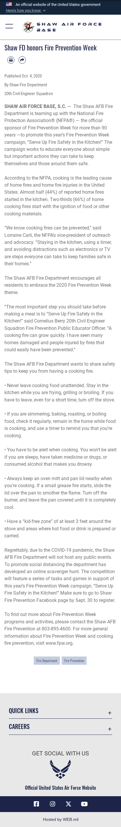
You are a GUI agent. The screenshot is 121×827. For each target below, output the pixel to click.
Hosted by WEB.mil (60, 819)
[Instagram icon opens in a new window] (52, 804)
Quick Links (23, 710)
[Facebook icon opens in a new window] (36, 804)
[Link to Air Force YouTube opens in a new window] (84, 804)
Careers (19, 726)
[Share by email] (22, 59)
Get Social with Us (60, 753)
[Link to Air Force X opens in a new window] (68, 804)
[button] (26, 10)
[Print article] (10, 59)
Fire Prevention (74, 660)
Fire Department (46, 660)
